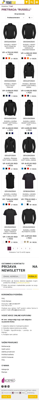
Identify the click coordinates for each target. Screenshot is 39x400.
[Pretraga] (32, 2)
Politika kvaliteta (8, 354)
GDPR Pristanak (7, 357)
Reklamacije (6, 346)
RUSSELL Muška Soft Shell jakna (28, 159)
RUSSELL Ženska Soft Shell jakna (10, 159)
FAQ (3, 298)
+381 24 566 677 (14, 304)
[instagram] (5, 386)
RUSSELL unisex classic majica (29, 195)
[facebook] (3, 386)
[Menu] (37, 2)
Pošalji (32, 276)
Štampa (4, 372)
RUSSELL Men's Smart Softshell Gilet (29, 123)
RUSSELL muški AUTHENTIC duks (28, 231)
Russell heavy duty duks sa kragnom (10, 46)
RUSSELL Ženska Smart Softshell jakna (29, 85)
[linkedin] (9, 386)
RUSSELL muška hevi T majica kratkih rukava (10, 231)
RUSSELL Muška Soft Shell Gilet (10, 195)
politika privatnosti (23, 283)
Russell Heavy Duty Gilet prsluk (10, 85)
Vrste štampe (6, 301)
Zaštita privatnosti (8, 352)
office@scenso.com (18, 310)
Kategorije (5, 369)
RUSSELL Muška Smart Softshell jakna (10, 123)
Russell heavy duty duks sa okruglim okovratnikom (28, 47)
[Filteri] (26, 2)
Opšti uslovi (6, 349)
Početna (5, 6)
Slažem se (32, 396)
